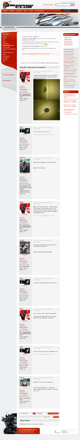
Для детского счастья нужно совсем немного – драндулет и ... (70, 102)
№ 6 (45, 278)
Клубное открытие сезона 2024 (71, 98)
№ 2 (45, 127)
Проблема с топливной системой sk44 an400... (69, 62)
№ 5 (45, 240)
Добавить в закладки (48, 4)
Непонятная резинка (70, 85)
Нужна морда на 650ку (70, 73)
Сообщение (24, 91)
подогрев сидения (69, 51)
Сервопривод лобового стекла (69, 82)
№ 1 (45, 71)
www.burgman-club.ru (24, 432)
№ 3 (45, 158)
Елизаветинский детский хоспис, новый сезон (69, 110)
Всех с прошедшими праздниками (69, 66)
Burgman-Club (18, 5)
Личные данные (25, 92)
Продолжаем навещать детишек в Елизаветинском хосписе (70, 96)
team (21, 127)
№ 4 (45, 202)
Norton (22, 377)
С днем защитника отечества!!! (70, 114)
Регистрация (64, 2)
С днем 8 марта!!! (67, 112)
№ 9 (45, 377)
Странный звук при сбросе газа (70, 77)
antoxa (22, 240)
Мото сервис (31, 62)
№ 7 (45, 309)
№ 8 (45, 347)
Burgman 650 (38, 62)
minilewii (22, 157)
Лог (39, 72)
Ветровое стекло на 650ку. (71, 70)
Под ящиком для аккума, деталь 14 (41, 131)
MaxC (21, 71)
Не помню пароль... (72, 2)
